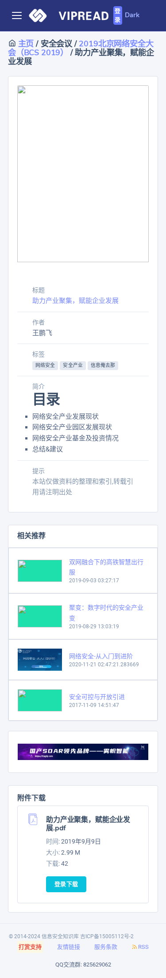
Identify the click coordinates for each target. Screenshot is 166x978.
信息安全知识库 (60, 936)
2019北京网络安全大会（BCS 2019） (80, 48)
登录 (117, 15)
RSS (143, 947)
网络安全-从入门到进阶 (101, 656)
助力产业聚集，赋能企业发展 (75, 301)
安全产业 (72, 365)
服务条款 (105, 947)
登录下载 (66, 884)
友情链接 (68, 947)
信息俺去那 (103, 365)
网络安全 (45, 365)
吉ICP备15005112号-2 (107, 936)
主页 (25, 43)
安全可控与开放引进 (97, 696)
